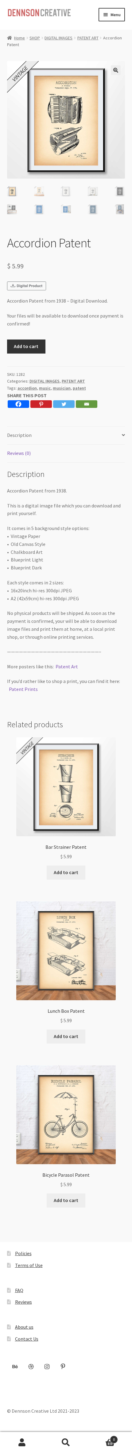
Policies (23, 1253)
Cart (101, 1437)
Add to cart (26, 346)
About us (24, 1327)
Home (19, 38)
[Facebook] (18, 404)
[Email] (86, 404)
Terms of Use (29, 1265)
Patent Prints (23, 689)
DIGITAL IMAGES (58, 38)
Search (66, 1442)
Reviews (23, 1302)
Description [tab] (19, 435)
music (45, 388)
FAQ (19, 1290)
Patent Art (67, 666)
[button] (116, 70)
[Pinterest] (41, 404)
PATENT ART (88, 38)
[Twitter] (64, 404)
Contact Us (26, 1339)
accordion (27, 388)
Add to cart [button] (66, 872)
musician (62, 388)
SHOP (34, 38)
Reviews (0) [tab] (19, 453)
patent (79, 388)
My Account (22, 1442)
